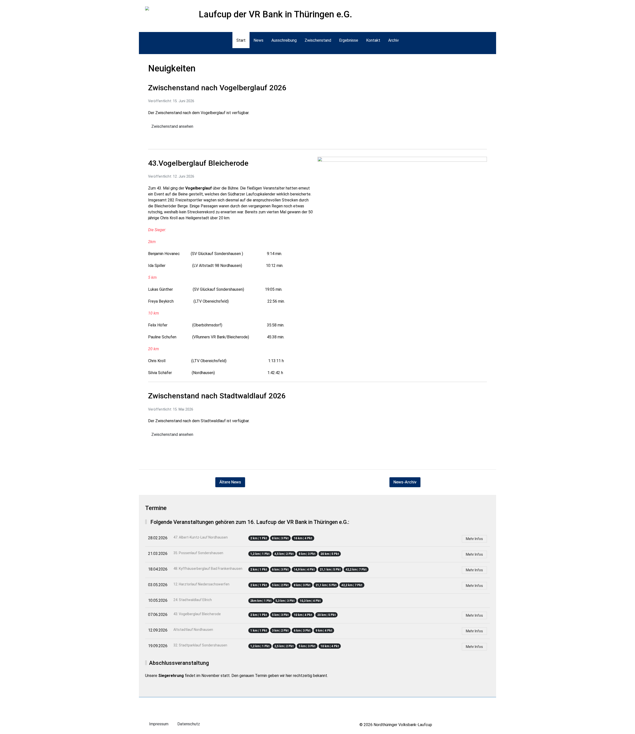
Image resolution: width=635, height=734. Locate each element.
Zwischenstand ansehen (172, 126)
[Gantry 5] (154, 9)
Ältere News (230, 482)
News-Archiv (404, 482)
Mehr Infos (474, 539)
